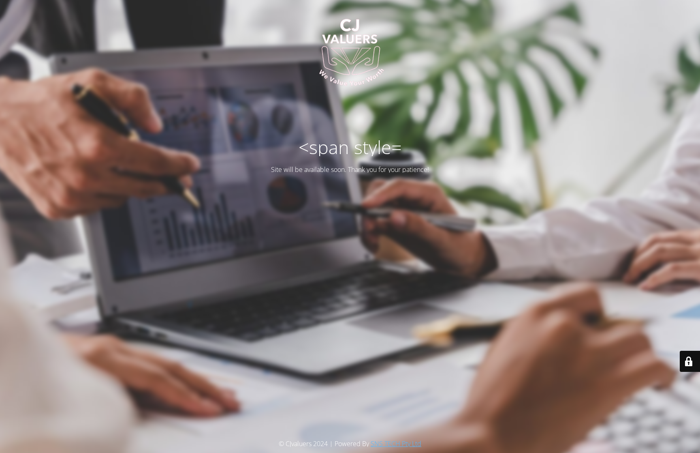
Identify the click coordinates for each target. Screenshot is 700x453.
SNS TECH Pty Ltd (396, 443)
